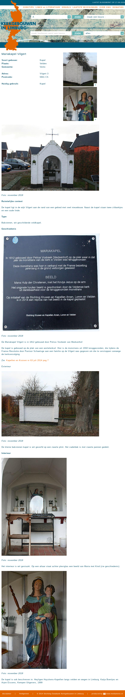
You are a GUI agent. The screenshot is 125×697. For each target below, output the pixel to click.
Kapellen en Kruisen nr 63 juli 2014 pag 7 (27, 360)
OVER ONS (105, 7)
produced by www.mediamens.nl (107, 694)
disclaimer (6, 694)
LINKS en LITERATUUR (48, 7)
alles (88, 33)
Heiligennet (24, 694)
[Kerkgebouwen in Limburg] (18, 26)
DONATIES (118, 7)
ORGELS (66, 7)
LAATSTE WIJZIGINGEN (85, 7)
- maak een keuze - (95, 17)
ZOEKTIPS (28, 7)
